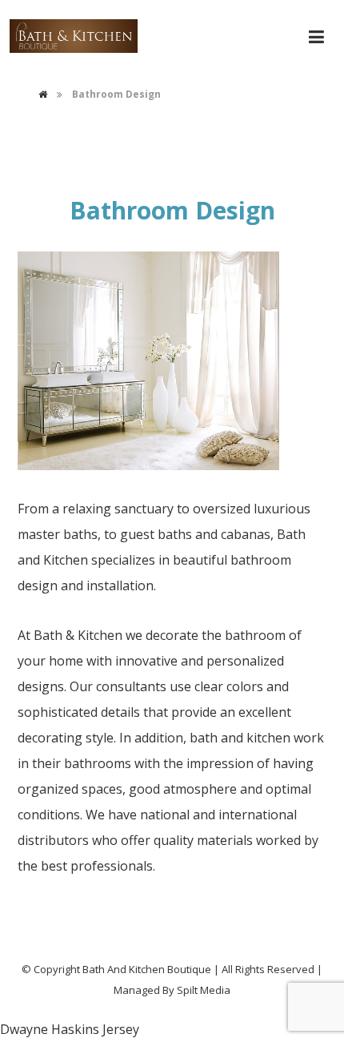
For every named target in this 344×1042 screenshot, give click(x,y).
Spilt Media (203, 990)
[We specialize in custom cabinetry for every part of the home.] (74, 36)
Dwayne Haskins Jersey (69, 1029)
